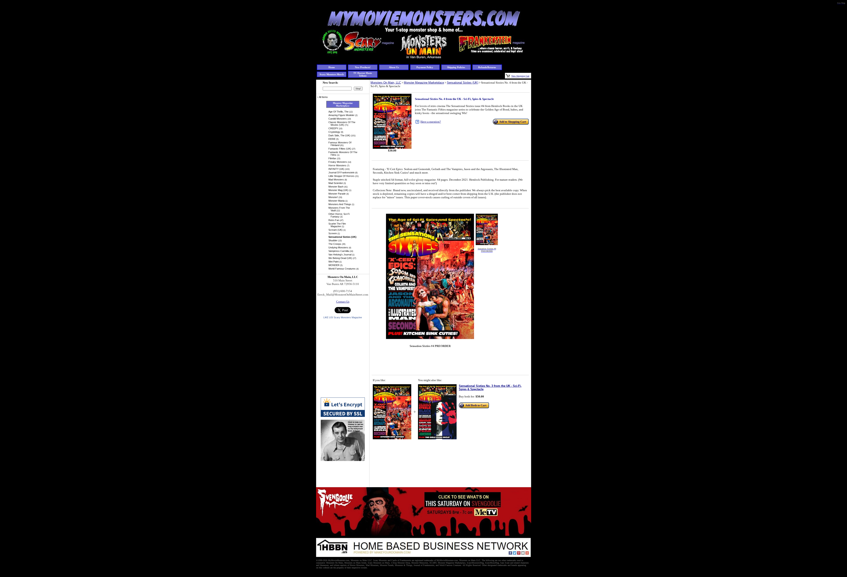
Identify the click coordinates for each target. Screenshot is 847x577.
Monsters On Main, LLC (386, 82)
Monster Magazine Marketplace (424, 82)
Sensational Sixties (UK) (462, 82)
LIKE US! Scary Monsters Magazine (342, 317)
